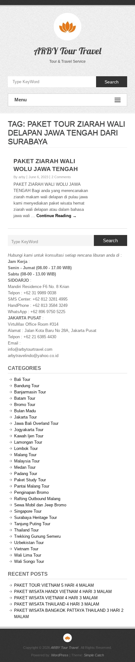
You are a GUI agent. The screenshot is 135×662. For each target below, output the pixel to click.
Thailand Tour (26, 530)
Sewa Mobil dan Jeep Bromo (40, 505)
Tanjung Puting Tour (32, 523)
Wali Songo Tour (29, 561)
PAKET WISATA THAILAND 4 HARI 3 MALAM (56, 604)
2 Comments (61, 177)
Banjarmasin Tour (30, 392)
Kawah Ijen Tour (28, 436)
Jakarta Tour (25, 417)
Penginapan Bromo (31, 492)
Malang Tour (25, 454)
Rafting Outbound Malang (37, 498)
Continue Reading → (56, 215)
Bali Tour (22, 379)
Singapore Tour (27, 511)
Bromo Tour (24, 404)
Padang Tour (25, 473)
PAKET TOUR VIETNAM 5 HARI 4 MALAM (54, 585)
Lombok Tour (26, 448)
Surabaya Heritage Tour (35, 517)
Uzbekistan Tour (29, 542)
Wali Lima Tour (27, 555)
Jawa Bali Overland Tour (36, 423)
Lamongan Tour (28, 442)
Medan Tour (24, 467)
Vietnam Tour (26, 549)
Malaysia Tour (27, 461)
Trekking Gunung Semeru (37, 536)
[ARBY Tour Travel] (67, 637)
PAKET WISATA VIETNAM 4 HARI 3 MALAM (56, 597)
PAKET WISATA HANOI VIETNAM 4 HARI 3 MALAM (63, 591)
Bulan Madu (25, 410)
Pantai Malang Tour (31, 486)
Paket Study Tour (30, 480)
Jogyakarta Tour (28, 429)
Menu (20, 99)
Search (112, 81)
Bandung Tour (26, 385)
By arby (19, 177)
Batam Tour (24, 398)
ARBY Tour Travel (67, 51)
